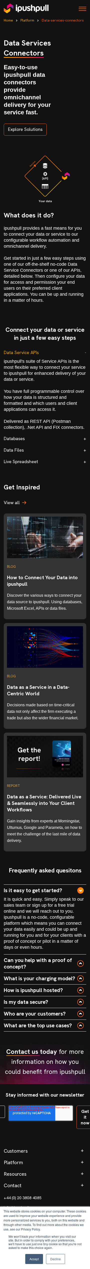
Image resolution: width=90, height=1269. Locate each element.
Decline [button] (55, 1259)
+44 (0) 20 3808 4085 (23, 1197)
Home (8, 20)
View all (12, 502)
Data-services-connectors (63, 20)
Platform (27, 20)
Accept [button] (34, 1259)
